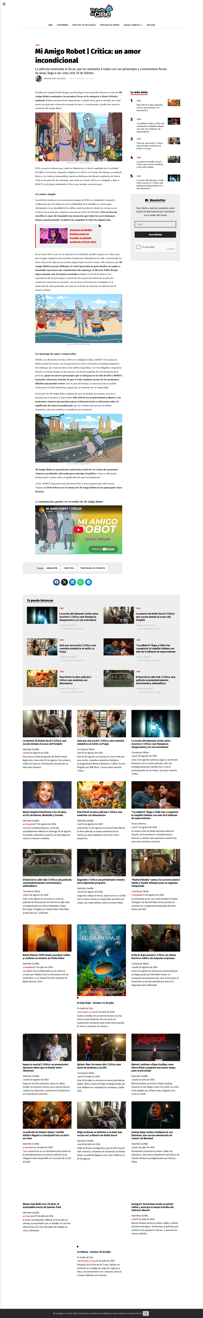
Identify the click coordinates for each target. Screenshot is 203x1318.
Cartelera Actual (86, 1012)
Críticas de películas (84, 25)
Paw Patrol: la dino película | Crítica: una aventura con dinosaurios (75, 680)
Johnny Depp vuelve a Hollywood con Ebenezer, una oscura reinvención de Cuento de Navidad (152, 1135)
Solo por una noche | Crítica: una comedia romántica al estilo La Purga (77, 648)
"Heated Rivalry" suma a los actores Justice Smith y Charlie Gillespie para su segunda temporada (155, 883)
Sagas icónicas (132, 25)
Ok (145, 1313)
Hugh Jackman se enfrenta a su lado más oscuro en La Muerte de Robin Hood (99, 1134)
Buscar (151, 25)
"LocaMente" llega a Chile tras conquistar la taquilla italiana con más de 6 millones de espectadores (156, 648)
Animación (51, 568)
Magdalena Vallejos (55, 78)
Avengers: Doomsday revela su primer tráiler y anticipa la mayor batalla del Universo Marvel (152, 1207)
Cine (50, 25)
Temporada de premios (92, 568)
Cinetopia (69, 568)
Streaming (62, 25)
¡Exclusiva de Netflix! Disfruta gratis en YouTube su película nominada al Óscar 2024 (83, 236)
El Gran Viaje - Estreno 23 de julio (95, 1003)
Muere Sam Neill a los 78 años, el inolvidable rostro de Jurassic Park (42, 1206)
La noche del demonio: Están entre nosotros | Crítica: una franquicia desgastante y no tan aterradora (78, 617)
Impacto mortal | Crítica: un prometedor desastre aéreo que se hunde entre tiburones (45, 1067)
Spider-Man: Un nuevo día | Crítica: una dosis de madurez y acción (99, 1066)
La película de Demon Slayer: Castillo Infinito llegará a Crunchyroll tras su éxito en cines (46, 1135)
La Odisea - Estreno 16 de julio (94, 1252)
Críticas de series (110, 25)
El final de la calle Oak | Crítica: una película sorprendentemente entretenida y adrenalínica (155, 680)
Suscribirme (155, 234)
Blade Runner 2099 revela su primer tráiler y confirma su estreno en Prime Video (46, 957)
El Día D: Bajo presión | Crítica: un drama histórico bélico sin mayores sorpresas (153, 957)
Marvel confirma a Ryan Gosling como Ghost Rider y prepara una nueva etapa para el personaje (153, 1067)
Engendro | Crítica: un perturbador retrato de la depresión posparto (101, 881)
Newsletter (157, 200)
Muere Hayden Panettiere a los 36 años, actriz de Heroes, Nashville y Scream (45, 814)
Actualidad (29, 824)
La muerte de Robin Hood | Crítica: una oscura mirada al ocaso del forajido (155, 617)
